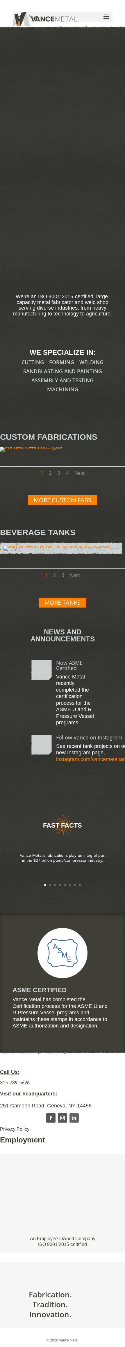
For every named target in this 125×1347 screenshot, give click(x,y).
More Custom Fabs (62, 500)
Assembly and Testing (62, 380)
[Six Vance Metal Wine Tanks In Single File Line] (61, 545)
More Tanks (62, 602)
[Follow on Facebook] (51, 1118)
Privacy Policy (14, 1129)
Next (79, 473)
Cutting (33, 362)
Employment (22, 1139)
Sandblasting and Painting (62, 371)
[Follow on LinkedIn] (74, 1118)
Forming (61, 362)
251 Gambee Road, (23, 1106)
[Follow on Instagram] (62, 1118)
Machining (62, 389)
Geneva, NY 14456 (69, 1106)
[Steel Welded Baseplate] (31, 447)
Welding (91, 362)
